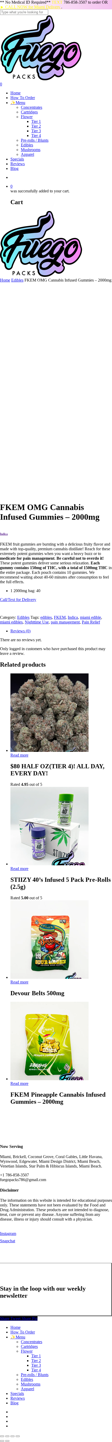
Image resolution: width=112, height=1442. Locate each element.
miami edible (90, 617)
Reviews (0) (20, 631)
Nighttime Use (37, 622)
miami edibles (11, 622)
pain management (65, 622)
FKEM (60, 617)
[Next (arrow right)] (7, 1441)
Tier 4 (36, 1370)
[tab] (61, 631)
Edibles (17, 280)
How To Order (22, 1332)
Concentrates (31, 1342)
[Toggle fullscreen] (12, 1436)
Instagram (8, 1233)
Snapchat (7, 1241)
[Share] (7, 1436)
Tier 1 (36, 1356)
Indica (73, 617)
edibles (46, 617)
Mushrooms (30, 1384)
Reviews (17, 1398)
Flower (27, 1351)
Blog (14, 1403)
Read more (19, 755)
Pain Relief (91, 622)
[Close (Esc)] (2, 1436)
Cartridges (29, 1346)
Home (5, 280)
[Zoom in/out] (18, 1436)
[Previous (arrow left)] (2, 1441)
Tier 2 (36, 1360)
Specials (17, 1393)
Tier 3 (36, 1365)
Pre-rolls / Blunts (34, 1374)
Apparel (27, 1389)
